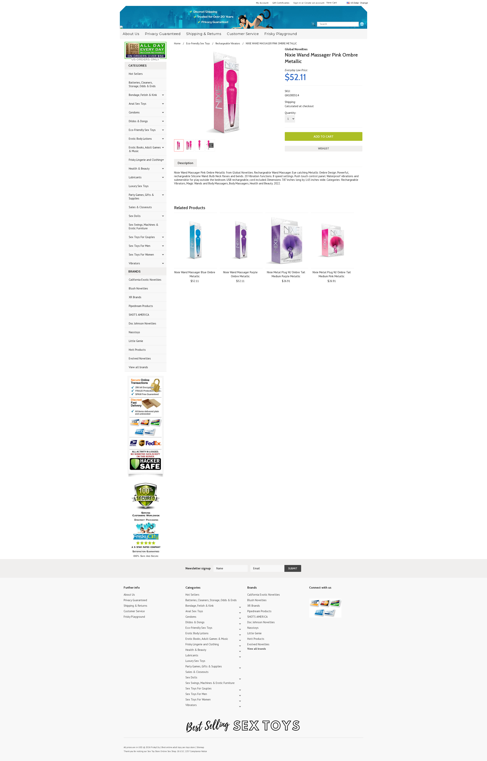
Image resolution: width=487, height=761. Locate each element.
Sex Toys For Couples (142, 237)
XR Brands (135, 297)
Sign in (297, 2)
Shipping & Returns (203, 34)
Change (363, 2)
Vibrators (134, 263)
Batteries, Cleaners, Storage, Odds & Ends (142, 84)
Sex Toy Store (153, 751)
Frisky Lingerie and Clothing (145, 160)
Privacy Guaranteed (163, 34)
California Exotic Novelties (145, 279)
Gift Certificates (281, 2)
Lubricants (135, 177)
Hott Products (137, 349)
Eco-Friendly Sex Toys (142, 130)
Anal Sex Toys (137, 103)
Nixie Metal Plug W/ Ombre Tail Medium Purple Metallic (286, 274)
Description (185, 163)
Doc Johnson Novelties (142, 323)
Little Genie (136, 341)
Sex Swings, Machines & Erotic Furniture (143, 226)
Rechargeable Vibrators (228, 43)
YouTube (318, 595)
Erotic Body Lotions (140, 138)
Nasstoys (134, 332)
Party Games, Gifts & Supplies (141, 196)
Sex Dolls (135, 216)
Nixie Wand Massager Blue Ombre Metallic (194, 274)
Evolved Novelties (140, 358)
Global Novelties (296, 49)
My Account (262, 2)
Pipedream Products (141, 306)
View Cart (331, 2)
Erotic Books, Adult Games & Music (145, 149)
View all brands (138, 367)
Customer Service (243, 34)
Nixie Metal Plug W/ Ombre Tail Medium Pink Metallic (332, 274)
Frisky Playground (280, 34)
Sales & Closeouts (140, 207)
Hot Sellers (136, 74)
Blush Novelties (138, 288)
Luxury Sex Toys (139, 186)
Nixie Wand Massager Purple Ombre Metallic (240, 274)
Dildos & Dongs (138, 121)
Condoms (134, 112)
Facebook (331, 595)
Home (177, 43)
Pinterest (324, 595)
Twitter (311, 595)
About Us (131, 34)
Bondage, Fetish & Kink (143, 95)
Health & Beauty (139, 168)
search (362, 24)
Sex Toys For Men (139, 246)
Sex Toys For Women (141, 254)
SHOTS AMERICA (139, 314)
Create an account (314, 2)
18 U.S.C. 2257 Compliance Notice (192, 751)
